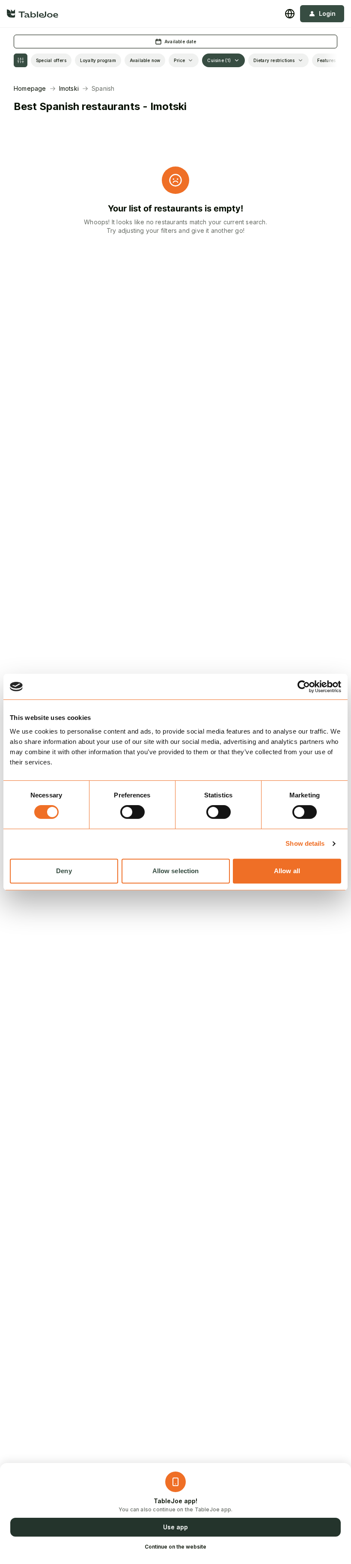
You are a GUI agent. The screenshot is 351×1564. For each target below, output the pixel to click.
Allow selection (175, 870)
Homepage (30, 88)
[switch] (132, 812)
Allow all (287, 870)
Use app (175, 1527)
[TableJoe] (32, 13)
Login (327, 13)
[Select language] (290, 14)
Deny (63, 870)
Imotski (69, 88)
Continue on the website (175, 1546)
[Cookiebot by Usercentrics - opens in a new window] (303, 686)
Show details (305, 843)
